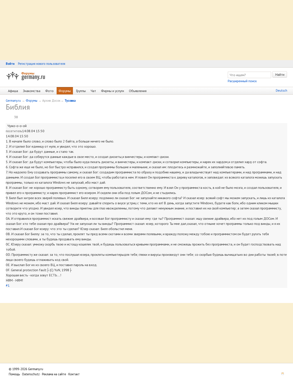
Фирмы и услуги (112, 91)
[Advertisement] (128, 30)
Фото (49, 91)
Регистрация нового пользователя (41, 64)
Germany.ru (13, 100)
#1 (8, 285)
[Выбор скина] (281, 374)
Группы (81, 91)
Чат (93, 91)
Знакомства (31, 91)
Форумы (27, 73)
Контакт (74, 374)
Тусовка (70, 100)
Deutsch (281, 90)
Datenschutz (31, 374)
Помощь (14, 374)
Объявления (137, 91)
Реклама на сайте (54, 374)
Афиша (13, 91)
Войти (10, 64)
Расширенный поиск (242, 81)
